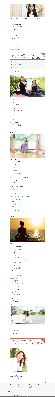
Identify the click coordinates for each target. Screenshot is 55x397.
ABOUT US (10, 390)
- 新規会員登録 (19, 387)
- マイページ (19, 386)
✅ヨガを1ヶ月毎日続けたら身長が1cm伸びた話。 (16, 63)
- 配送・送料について (30, 386)
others (34, 2)
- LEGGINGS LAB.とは (10, 391)
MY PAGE (19, 384)
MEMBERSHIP (10, 384)
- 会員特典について (10, 385)
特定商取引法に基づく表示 (15, 395)
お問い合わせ (10, 395)
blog (41, 2)
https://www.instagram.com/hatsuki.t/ (14, 378)
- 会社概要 (9, 392)
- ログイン (19, 385)
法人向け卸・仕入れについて (40, 385)
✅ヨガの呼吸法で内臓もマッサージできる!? (16, 64)
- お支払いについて (30, 387)
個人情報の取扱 (20, 395)
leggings (31, 2)
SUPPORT (29, 384)
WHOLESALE (39, 384)
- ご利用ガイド (29, 385)
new (28, 2)
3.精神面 (11, 65)
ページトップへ (45, 382)
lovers (39, 2)
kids (36, 2)
